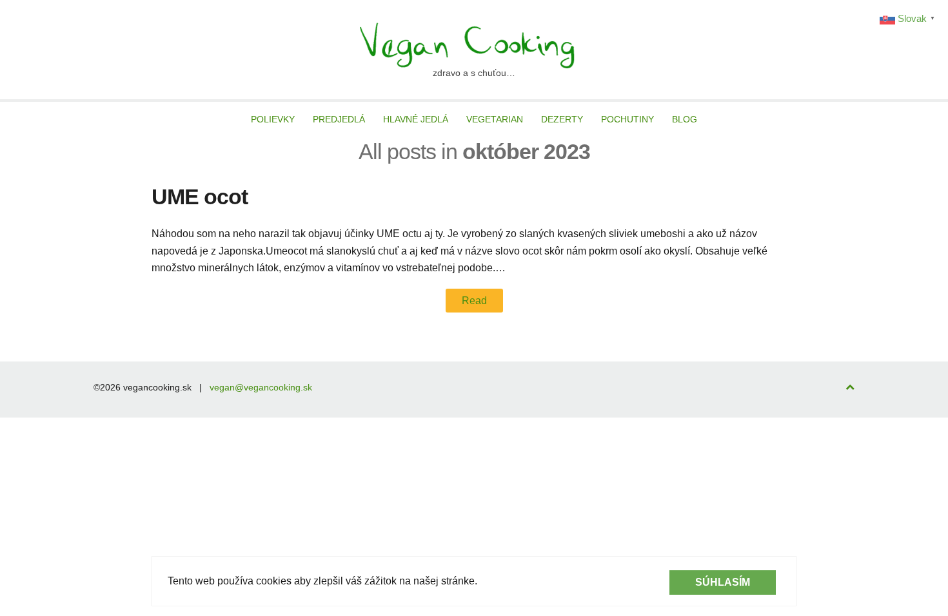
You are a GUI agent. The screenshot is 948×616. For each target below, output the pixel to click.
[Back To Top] (849, 387)
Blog (684, 119)
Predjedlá (339, 119)
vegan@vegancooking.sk (261, 387)
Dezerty (562, 119)
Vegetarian (494, 119)
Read (474, 300)
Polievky (273, 119)
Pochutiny (627, 119)
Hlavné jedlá (415, 119)
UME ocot (200, 196)
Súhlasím (722, 582)
